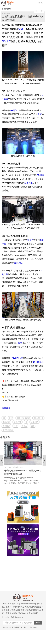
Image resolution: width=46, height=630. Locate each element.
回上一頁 (39, 11)
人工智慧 (34, 422)
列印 (11, 418)
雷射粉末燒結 (8, 430)
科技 (16, 426)
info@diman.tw (16, 617)
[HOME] (11, 3)
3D (4, 418)
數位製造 (6, 426)
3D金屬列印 (38, 418)
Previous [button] (1, 460)
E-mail (5, 617)
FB (25, 370)
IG (30, 370)
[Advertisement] (23, 574)
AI (26, 422)
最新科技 (17, 422)
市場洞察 (6, 422)
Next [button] (44, 460)
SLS (32, 426)
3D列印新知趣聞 (23, 418)
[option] (23, 463)
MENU (40, 3)
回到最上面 (42, 520)
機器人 (24, 426)
